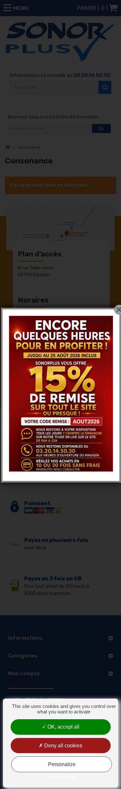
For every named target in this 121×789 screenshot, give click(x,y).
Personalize (62, 764)
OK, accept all (62, 727)
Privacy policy (61, 776)
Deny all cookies (62, 745)
